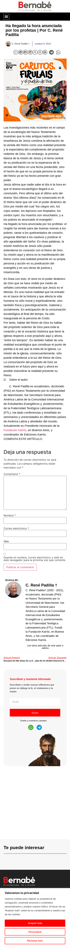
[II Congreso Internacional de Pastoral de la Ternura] (35, 90)
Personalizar (35, 931)
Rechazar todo (35, 940)
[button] (6, 16)
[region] (35, 917)
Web (6, 541)
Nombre (10, 515)
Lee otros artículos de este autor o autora (45, 646)
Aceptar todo (35, 923)
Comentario (12, 474)
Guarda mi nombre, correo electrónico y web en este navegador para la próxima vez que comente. (35, 558)
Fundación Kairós (15, 430)
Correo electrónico (16, 528)
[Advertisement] (35, 804)
